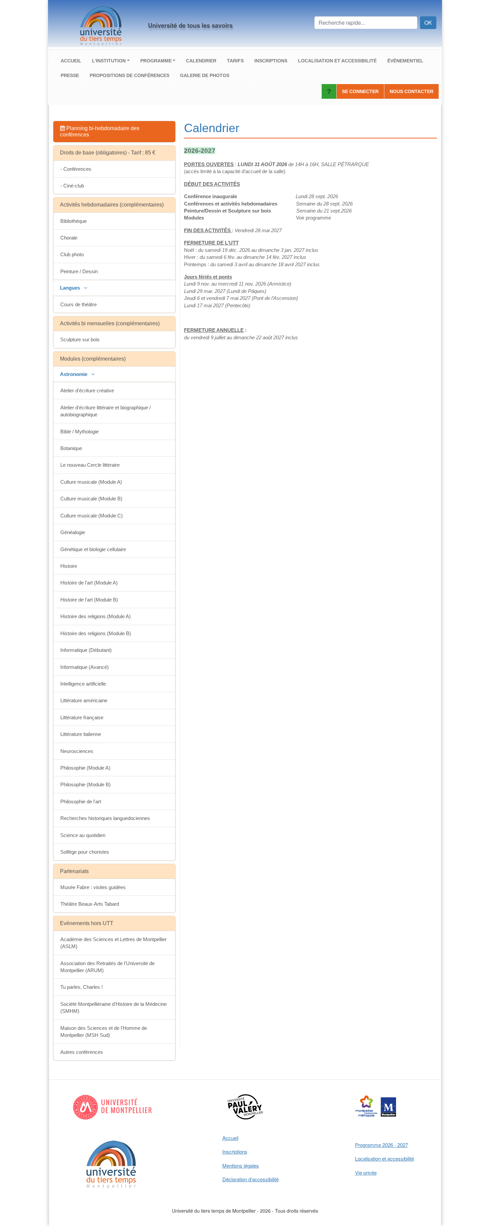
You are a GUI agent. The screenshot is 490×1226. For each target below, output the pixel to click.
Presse (70, 75)
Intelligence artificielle (83, 684)
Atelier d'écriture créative (87, 390)
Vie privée (366, 1172)
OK (428, 22)
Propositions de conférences (129, 75)
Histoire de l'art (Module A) (89, 582)
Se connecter (360, 91)
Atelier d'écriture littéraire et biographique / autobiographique (105, 411)
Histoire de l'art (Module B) (89, 599)
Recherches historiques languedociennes (105, 818)
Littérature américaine (83, 700)
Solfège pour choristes (84, 852)
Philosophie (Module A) (85, 768)
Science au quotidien (82, 835)
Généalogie (72, 532)
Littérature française (81, 717)
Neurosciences (76, 751)
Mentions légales (240, 1165)
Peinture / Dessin (79, 271)
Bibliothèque (73, 221)
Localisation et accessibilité (337, 60)
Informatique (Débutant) (86, 650)
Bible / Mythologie (79, 431)
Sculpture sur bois (80, 339)
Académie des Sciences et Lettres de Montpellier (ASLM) (113, 942)
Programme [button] (156, 60)
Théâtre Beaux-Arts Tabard (89, 904)
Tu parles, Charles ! (81, 987)
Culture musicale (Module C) (91, 515)
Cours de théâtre (78, 304)
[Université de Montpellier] (114, 1107)
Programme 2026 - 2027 (381, 1144)
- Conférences (75, 169)
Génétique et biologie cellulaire (93, 549)
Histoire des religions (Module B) (95, 633)
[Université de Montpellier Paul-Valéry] (245, 1107)
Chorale (68, 238)
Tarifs (235, 60)
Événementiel (405, 60)
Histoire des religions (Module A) (95, 616)
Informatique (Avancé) (84, 667)
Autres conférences (81, 1052)
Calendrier (201, 60)
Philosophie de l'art (80, 801)
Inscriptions (270, 60)
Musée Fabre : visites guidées (93, 887)
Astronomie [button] (74, 374)
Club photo (72, 254)
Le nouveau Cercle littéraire (90, 465)
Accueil (71, 60)
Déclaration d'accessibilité (250, 1179)
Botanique (71, 448)
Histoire (68, 566)
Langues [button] (70, 288)
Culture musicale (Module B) (91, 498)
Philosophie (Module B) (85, 784)
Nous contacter (411, 91)
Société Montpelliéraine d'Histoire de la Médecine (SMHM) (113, 1007)
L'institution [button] (109, 60)
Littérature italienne (80, 734)
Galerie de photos (204, 75)
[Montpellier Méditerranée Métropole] (376, 1107)
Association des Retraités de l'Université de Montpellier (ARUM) (107, 966)
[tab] (114, 131)
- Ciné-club (72, 185)
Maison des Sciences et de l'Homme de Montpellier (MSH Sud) (103, 1031)
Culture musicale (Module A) (91, 482)
